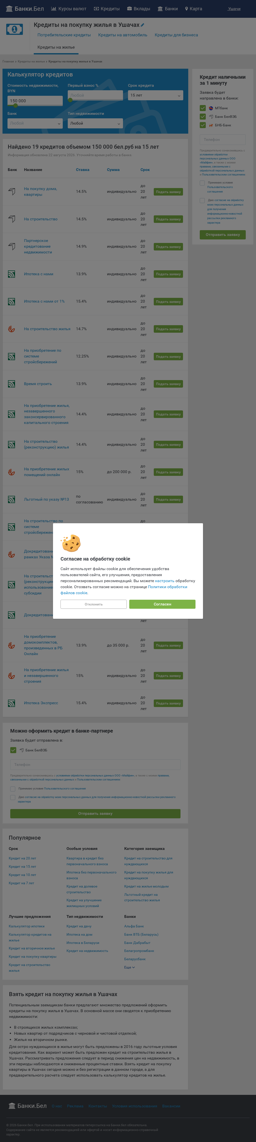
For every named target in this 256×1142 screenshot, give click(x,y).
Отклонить (94, 604)
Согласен (162, 604)
